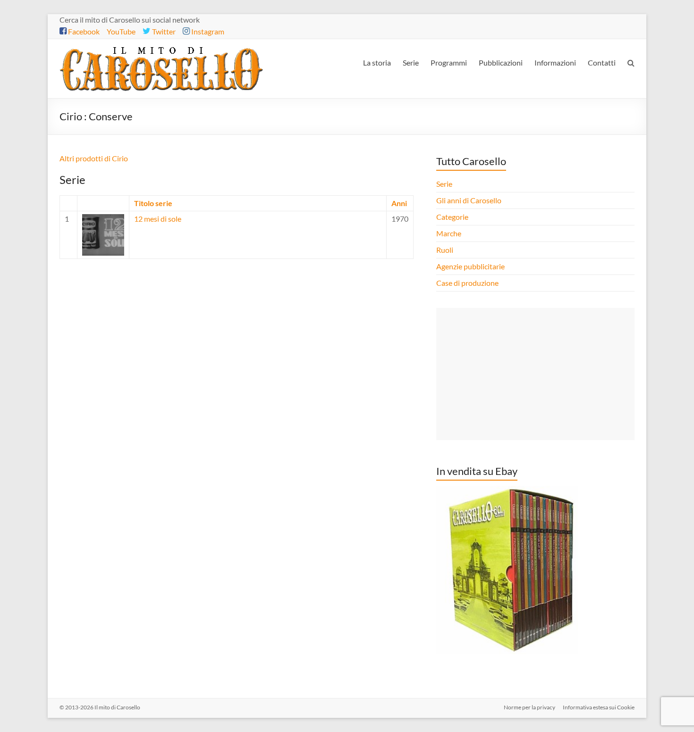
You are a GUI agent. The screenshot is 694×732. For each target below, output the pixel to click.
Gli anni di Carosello (468, 200)
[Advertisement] (535, 374)
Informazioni (555, 62)
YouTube (121, 31)
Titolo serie (153, 203)
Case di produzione (468, 282)
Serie (411, 62)
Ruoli (444, 249)
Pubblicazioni (501, 62)
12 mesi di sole (157, 218)
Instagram (207, 31)
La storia (377, 62)
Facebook (83, 31)
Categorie (453, 216)
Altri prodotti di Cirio (93, 158)
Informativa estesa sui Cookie (599, 707)
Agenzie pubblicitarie (471, 266)
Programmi (449, 62)
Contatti (602, 62)
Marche (448, 233)
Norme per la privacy (529, 707)
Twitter (163, 31)
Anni (399, 203)
